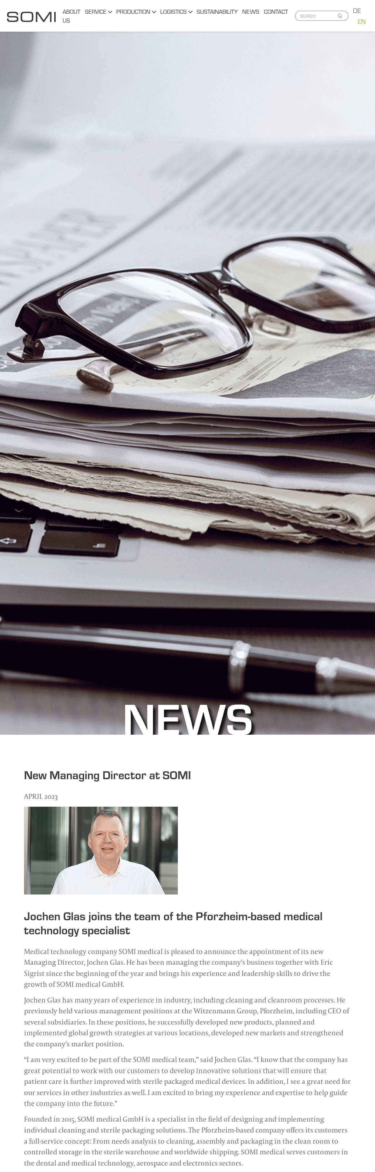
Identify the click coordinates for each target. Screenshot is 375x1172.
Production (133, 11)
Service (95, 11)
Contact (276, 11)
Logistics (173, 11)
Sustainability (217, 11)
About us (71, 15)
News (250, 11)
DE (357, 10)
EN (362, 21)
